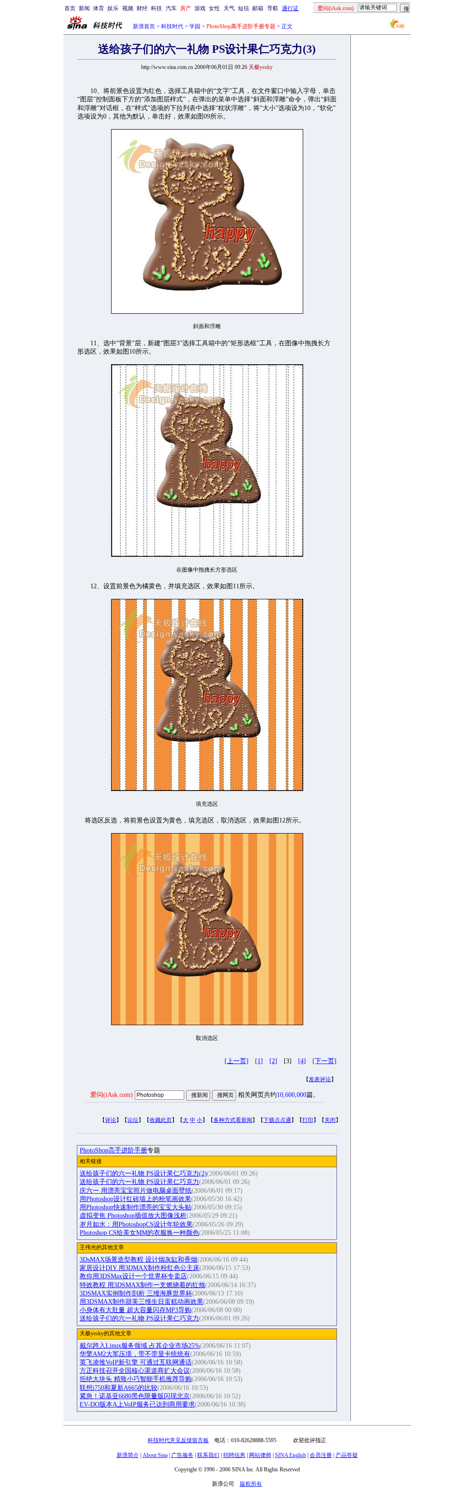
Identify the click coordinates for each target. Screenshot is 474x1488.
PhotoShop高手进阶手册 (113, 1150)
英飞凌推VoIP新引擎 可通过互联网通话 (136, 1362)
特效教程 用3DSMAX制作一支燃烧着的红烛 (142, 1285)
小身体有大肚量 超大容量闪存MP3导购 (135, 1310)
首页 (69, 8)
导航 (272, 8)
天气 (229, 8)
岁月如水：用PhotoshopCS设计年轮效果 (136, 1224)
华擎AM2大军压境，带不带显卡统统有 (135, 1354)
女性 (214, 8)
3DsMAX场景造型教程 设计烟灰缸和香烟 (138, 1259)
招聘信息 (234, 1455)
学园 (194, 26)
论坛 (132, 1120)
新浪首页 (144, 26)
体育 (98, 8)
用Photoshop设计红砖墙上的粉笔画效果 (135, 1198)
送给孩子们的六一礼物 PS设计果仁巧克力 (139, 1181)
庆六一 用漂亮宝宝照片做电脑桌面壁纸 (136, 1190)
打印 (307, 1120)
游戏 (200, 8)
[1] (259, 1061)
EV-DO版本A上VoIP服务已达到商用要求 (137, 1404)
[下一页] (324, 1061)
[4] (302, 1061)
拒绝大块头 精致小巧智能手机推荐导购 (136, 1379)
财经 (142, 8)
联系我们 (208, 1455)
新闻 (84, 8)
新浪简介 (128, 1455)
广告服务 (182, 1455)
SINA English (290, 1455)
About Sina (155, 1455)
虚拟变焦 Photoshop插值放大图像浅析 (133, 1215)
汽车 (171, 8)
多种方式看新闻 (232, 1120)
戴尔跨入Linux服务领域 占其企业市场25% (140, 1345)
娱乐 (112, 8)
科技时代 (172, 26)
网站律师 (260, 1455)
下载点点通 (277, 1120)
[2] (273, 1061)
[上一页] (237, 1061)
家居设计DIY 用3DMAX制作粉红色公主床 (140, 1267)
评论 (110, 1120)
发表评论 (320, 1079)
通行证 (290, 8)
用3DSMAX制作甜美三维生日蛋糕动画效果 (141, 1301)
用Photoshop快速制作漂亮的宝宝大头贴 (135, 1207)
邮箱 (257, 8)
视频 (127, 8)
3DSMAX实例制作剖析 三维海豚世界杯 (136, 1293)
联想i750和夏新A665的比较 (118, 1387)
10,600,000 (291, 1094)
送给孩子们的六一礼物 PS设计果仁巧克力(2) (143, 1173)
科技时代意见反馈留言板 (178, 1440)
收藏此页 (161, 1120)
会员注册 (321, 1455)
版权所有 (251, 1484)
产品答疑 (347, 1455)
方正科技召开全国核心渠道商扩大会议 (135, 1370)
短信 (243, 8)
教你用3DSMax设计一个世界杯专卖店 (133, 1276)
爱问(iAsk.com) (111, 1094)
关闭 (330, 1120)
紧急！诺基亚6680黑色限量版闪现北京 (135, 1396)
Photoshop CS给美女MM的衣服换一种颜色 (139, 1232)
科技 (156, 8)
